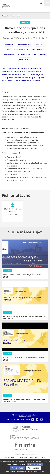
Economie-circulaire (27, 54)
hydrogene (9, 54)
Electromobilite (21, 50)
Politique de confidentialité (15, 457)
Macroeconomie (24, 45)
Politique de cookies (37, 457)
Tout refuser (18, 468)
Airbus (43, 54)
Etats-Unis (40, 45)
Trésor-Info (15, 16)
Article (25, 23)
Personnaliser (33, 468)
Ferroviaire (37, 50)
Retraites (9, 45)
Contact (17, 454)
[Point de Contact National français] (25, 436)
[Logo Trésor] (21, 7)
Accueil (5, 16)
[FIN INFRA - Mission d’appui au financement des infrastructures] (25, 445)
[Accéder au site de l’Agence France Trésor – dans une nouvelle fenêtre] (25, 427)
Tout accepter (35, 464)
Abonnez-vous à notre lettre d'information (25, 416)
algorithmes (24, 59)
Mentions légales (29, 454)
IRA (8, 50)
